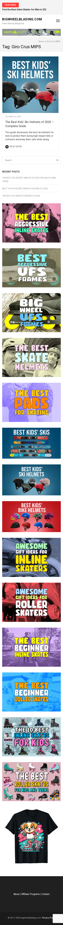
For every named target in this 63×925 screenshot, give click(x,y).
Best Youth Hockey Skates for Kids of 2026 (25, 188)
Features (10, 5)
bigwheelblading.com (22, 19)
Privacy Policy (48, 917)
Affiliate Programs (30, 894)
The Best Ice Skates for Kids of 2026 (21, 196)
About (16, 894)
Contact (46, 894)
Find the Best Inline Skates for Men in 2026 (25, 9)
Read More (15, 146)
